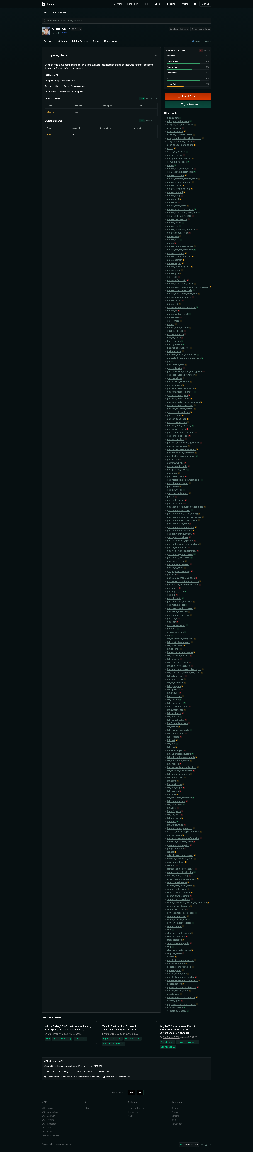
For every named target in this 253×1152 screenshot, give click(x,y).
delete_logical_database (179, 297)
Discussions (110, 41)
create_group (174, 195)
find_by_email (174, 337)
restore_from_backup (177, 875)
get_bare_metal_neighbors (180, 391)
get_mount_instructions (178, 557)
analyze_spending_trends (179, 141)
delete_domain (174, 260)
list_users (171, 808)
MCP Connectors (50, 1112)
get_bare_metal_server (178, 398)
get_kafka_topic (175, 503)
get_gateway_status (177, 469)
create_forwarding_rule (178, 188)
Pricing (184, 4)
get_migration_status (177, 547)
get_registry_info (175, 591)
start (169, 929)
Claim (64, 33)
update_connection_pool (179, 967)
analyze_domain (175, 131)
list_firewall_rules (175, 720)
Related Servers (80, 41)
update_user (173, 994)
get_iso (170, 496)
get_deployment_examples (180, 452)
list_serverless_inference (179, 797)
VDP (130, 1115)
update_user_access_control (181, 997)
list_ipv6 (171, 743)
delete (170, 243)
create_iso (172, 202)
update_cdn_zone (176, 963)
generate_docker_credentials (181, 354)
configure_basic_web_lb (179, 158)
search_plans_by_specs (178, 892)
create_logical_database (179, 216)
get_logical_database (177, 537)
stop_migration (174, 953)
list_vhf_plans (173, 814)
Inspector (171, 4)
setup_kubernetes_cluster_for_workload (187, 902)
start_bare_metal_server (179, 933)
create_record (174, 222)
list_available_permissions (180, 652)
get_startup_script (176, 604)
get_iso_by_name (175, 500)
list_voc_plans (174, 818)
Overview (48, 41)
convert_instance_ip (177, 161)
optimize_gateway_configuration (183, 838)
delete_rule (172, 304)
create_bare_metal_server (180, 168)
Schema (62, 41)
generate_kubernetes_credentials (184, 358)
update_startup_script (177, 990)
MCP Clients (47, 1127)
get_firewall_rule (175, 463)
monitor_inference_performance (183, 831)
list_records (173, 791)
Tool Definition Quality (176, 50)
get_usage (172, 618)
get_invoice (173, 486)
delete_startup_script (177, 314)
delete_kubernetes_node (179, 290)
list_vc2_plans (174, 811)
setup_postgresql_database (180, 912)
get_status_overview (177, 611)
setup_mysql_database (178, 906)
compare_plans (174, 155)
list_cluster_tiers (175, 703)
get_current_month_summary (181, 449)
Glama (44, 12)
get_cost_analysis (175, 439)
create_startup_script (177, 232)
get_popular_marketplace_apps (182, 584)
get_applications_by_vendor (181, 375)
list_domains (173, 716)
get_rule (171, 594)
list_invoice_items (175, 733)
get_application (174, 368)
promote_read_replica (178, 845)
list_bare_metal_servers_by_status (183, 672)
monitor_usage (174, 835)
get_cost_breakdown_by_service (183, 442)
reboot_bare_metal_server (180, 855)
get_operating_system (178, 564)
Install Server (190, 96)
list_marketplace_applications (181, 767)
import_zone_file (175, 632)
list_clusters (173, 699)
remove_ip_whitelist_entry (180, 872)
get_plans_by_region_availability (183, 581)
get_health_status (175, 476)
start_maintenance (176, 936)
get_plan (171, 574)
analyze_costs (174, 128)
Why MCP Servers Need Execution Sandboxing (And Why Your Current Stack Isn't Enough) (179, 1029)
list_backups (173, 659)
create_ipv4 (173, 199)
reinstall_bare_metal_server (180, 868)
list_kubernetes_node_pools (181, 757)
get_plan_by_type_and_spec (181, 578)
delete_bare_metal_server (180, 246)
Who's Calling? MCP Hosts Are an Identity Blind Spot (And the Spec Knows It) (68, 1028)
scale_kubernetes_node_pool (181, 879)
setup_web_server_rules (179, 922)
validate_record (175, 1007)
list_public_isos (174, 784)
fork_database (174, 351)
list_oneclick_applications (179, 770)
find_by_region (174, 344)
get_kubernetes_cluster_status (182, 520)
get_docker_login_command (181, 456)
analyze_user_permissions (180, 145)
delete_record (174, 300)
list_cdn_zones (174, 696)
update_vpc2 (173, 1000)
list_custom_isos (175, 709)
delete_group (174, 270)
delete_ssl (172, 310)
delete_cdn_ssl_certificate (180, 249)
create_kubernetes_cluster (180, 209)
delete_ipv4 (173, 273)
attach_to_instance (176, 151)
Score (96, 41)
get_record (172, 588)
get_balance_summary (178, 381)
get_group (172, 473)
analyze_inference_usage (180, 134)
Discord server (124, 1076)
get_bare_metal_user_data (180, 405)
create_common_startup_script (182, 178)
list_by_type (173, 693)
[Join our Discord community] (202, 1145)
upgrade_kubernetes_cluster (181, 1004)
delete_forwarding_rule (178, 266)
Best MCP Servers (50, 1135)
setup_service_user (176, 916)
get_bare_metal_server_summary (183, 402)
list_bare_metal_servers (178, 665)
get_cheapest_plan (176, 429)
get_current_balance (177, 446)
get (169, 361)
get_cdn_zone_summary (179, 425)
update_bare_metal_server (180, 960)
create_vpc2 (173, 239)
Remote (208, 41)
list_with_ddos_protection (179, 828)
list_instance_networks (178, 730)
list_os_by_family (175, 777)
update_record (174, 983)
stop (169, 946)
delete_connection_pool (179, 256)
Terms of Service (136, 1108)
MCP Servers (48, 1108)
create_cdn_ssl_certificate (180, 172)
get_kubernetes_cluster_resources (184, 517)
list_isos (171, 747)
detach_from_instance (178, 327)
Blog (173, 1119)
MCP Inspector (49, 1123)
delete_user (173, 317)
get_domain (173, 459)
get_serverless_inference (179, 601)
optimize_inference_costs (180, 841)
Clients (158, 4)
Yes (131, 1092)
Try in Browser (189, 104)
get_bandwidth (174, 385)
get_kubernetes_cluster (178, 510)
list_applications (175, 645)
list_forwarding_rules (177, 723)
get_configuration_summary (181, 432)
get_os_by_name (175, 567)
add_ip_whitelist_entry (178, 121)
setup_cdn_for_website (178, 899)
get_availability (174, 378)
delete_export (174, 263)
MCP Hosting (48, 1119)
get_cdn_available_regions (180, 408)
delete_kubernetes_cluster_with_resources (188, 287)
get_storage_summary (178, 615)
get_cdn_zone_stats (177, 422)
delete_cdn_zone (175, 253)
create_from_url (175, 192)
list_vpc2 (171, 821)
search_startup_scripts (178, 896)
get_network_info (175, 561)
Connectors (133, 4)
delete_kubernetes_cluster (180, 283)
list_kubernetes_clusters (179, 753)
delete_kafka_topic (176, 280)
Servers (118, 4)
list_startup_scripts (176, 801)
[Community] (194, 4)
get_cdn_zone (174, 415)
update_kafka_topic (177, 973)
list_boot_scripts (175, 679)
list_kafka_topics (175, 750)
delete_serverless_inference (181, 307)
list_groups (172, 726)
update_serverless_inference (181, 987)
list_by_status (173, 689)
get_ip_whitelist (174, 490)
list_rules (171, 794)
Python (197, 41)
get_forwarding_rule (177, 466)
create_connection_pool (179, 182)
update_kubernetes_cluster (180, 977)
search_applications (177, 882)
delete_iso (172, 276)
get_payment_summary (178, 571)
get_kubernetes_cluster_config (182, 513)
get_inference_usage (177, 483)
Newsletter (176, 1123)
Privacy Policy (135, 1112)
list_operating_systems (178, 774)
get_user (171, 621)
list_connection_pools (177, 706)
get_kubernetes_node (178, 523)
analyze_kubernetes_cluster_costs (184, 138)
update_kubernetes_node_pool (182, 980)
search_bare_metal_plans (179, 885)
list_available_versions (178, 655)
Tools (146, 4)
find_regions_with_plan (178, 347)
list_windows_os (175, 824)
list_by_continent (175, 682)
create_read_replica (177, 219)
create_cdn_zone (175, 175)
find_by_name (174, 341)
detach (170, 324)
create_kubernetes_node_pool (182, 212)
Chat (87, 1108)
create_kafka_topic (176, 205)
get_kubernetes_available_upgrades (185, 506)
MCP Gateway (48, 1115)
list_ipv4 (171, 740)
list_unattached (174, 804)
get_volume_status (176, 625)
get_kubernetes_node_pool (180, 527)
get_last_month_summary (179, 534)
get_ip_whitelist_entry (177, 493)
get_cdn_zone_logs (176, 419)
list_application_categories (180, 638)
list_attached (173, 649)
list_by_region (174, 686)
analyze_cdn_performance (180, 124)
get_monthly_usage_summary (181, 550)
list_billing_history (175, 676)
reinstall (171, 865)
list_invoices (173, 737)
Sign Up (205, 4)
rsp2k (58, 33)
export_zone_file (175, 334)
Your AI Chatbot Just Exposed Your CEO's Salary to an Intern (119, 1028)
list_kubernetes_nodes (178, 760)
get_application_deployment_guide (184, 371)
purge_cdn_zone (175, 848)
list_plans (171, 780)
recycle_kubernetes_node (180, 858)
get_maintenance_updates (180, 540)
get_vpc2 (171, 628)
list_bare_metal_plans (177, 662)
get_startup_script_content (180, 608)
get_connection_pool (177, 435)
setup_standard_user (177, 919)
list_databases (174, 713)
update (170, 956)
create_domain (174, 185)
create (170, 165)
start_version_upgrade (178, 943)
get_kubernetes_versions (179, 530)
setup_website (174, 926)
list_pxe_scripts (174, 787)
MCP (54, 12)
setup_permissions (176, 909)
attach (170, 148)
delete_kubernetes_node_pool (182, 293)
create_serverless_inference (181, 229)
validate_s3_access (176, 1011)
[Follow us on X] (210, 1145)
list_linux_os (173, 763)
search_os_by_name (177, 889)
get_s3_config (174, 598)
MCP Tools (47, 1131)
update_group (174, 970)
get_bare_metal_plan (177, 395)
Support (175, 1108)
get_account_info (175, 364)
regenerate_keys (175, 862)
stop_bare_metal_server (179, 950)
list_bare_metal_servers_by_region (184, 669)
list (168, 635)
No (140, 1092)
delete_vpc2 (173, 320)
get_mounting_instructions (180, 554)
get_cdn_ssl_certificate (178, 412)
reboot (170, 852)
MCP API (98, 1066)
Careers (175, 1115)
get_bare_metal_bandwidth (180, 388)
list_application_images (178, 642)
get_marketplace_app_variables (183, 544)
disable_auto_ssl (175, 331)
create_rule (172, 226)
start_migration (174, 939)
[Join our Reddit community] (206, 1145)
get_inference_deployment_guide (184, 479)
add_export (173, 117)
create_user (173, 236)
